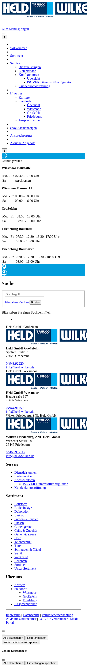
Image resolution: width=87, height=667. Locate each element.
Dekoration (21, 511)
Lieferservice (23, 476)
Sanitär (19, 553)
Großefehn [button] (34, 112)
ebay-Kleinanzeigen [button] (23, 128)
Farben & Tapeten (26, 519)
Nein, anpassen (36, 637)
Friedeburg (30, 600)
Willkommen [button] (18, 48)
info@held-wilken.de (20, 367)
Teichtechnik (22, 542)
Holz (17, 538)
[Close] (3, 631)
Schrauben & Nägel (27, 549)
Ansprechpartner (25, 604)
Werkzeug (21, 557)
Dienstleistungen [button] (30, 67)
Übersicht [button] (33, 78)
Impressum (13, 615)
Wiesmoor (29, 592)
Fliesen (19, 523)
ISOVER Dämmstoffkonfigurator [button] (49, 82)
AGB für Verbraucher (53, 619)
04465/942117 (15, 452)
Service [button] (15, 63)
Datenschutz (31, 615)
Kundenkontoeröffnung (30, 487)
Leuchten (20, 561)
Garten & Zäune (25, 534)
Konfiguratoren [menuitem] (29, 74)
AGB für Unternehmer (21, 619)
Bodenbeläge (23, 507)
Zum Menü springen (15, 29)
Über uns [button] (16, 93)
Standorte (20, 589)
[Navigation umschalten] (3, 33)
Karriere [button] (24, 97)
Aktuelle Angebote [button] (22, 143)
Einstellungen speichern (41, 663)
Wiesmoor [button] (34, 109)
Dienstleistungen (25, 472)
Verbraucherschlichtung (57, 615)
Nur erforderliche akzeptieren (20, 642)
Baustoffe (20, 504)
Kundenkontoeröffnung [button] (34, 86)
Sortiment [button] (16, 55)
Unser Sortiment (25, 568)
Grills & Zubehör (25, 530)
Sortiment (20, 564)
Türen (18, 545)
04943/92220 (15, 363)
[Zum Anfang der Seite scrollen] (3, 634)
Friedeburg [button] (34, 116)
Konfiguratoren (24, 480)
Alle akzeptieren (13, 637)
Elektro (19, 515)
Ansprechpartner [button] (30, 120)
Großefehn (30, 596)
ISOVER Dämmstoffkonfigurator (45, 484)
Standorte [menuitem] (25, 101)
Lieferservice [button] (27, 71)
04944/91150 (14, 408)
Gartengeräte (22, 526)
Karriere (19, 585)
